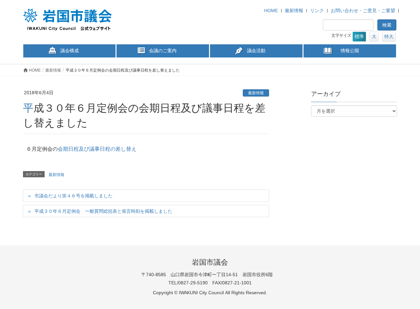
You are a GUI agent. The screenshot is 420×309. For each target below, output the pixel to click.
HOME (271, 10)
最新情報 (294, 10)
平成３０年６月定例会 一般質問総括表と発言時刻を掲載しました (103, 211)
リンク (317, 10)
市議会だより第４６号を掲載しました (73, 195)
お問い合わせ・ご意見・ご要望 (363, 10)
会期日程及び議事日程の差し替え (97, 149)
